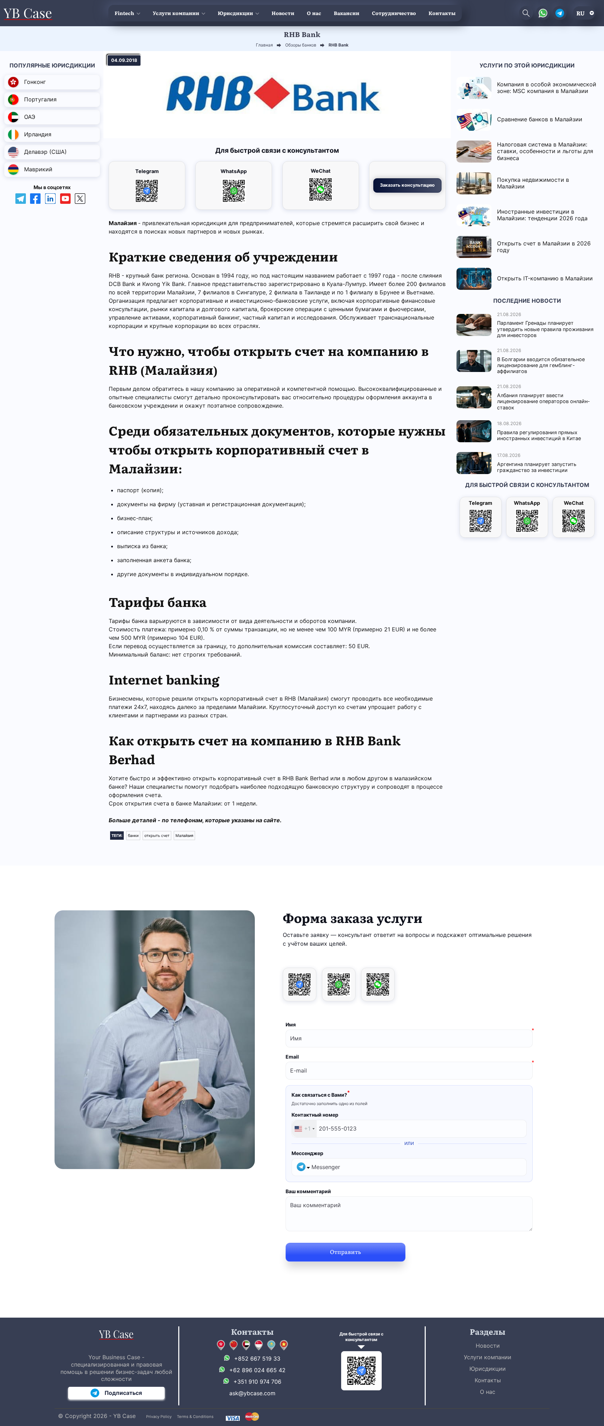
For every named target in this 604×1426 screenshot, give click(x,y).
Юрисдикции (235, 12)
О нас (314, 12)
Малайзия (184, 835)
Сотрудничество (394, 12)
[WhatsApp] (338, 984)
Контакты (442, 12)
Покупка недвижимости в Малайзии (533, 183)
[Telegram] (299, 984)
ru (580, 13)
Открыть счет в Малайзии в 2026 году (544, 246)
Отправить (345, 1251)
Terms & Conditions (195, 1416)
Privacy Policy (159, 1416)
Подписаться (123, 1392)
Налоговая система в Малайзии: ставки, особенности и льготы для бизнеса (545, 151)
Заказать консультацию (407, 185)
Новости (283, 12)
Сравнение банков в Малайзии (539, 119)
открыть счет (157, 835)
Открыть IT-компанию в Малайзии (545, 278)
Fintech (124, 12)
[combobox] (304, 1128)
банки (133, 835)
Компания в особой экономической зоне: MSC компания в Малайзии (546, 87)
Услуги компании (176, 12)
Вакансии (346, 12)
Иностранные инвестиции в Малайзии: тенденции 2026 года (542, 215)
